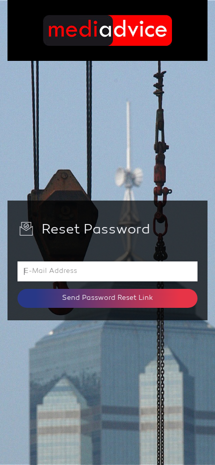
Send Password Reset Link (107, 297)
